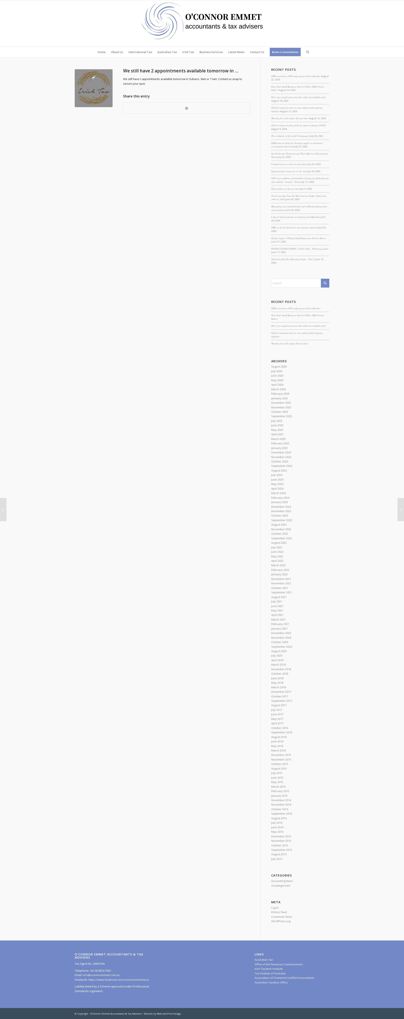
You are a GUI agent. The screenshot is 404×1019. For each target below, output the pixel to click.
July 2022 (276, 547)
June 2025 (277, 425)
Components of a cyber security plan (289, 164)
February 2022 (280, 570)
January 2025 (279, 448)
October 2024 (279, 461)
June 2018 (277, 678)
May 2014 (277, 832)
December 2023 (281, 507)
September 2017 (281, 701)
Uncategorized (280, 885)
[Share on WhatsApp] (186, 108)
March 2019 (278, 664)
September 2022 (281, 538)
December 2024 (281, 452)
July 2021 (276, 601)
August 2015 (279, 768)
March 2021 (278, 619)
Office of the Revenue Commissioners (279, 964)
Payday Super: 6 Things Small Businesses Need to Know (298, 238)
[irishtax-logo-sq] (94, 88)
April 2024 (277, 488)
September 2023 (281, 520)
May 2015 (277, 782)
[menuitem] (101, 52)
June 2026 (277, 375)
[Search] (306, 52)
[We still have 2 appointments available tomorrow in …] (400, 509)
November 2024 (281, 457)
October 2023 (279, 515)
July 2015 (276, 773)
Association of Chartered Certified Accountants (284, 978)
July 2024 (276, 475)
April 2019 (277, 660)
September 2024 (281, 466)
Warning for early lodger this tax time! (289, 118)
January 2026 (279, 398)
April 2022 (277, 561)
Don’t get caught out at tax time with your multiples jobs (298, 97)
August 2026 (279, 366)
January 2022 (279, 574)
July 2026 (276, 371)
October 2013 (279, 845)
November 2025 (281, 407)
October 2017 (279, 696)
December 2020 (281, 633)
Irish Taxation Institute (269, 969)
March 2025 (278, 439)
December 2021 (281, 579)
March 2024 (278, 493)
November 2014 (281, 804)
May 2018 (277, 683)
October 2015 (279, 764)
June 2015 (277, 777)
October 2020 (279, 642)
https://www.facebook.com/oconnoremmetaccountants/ (124, 980)
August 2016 (279, 737)
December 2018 (281, 669)
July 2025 (276, 421)
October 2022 (279, 533)
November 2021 (281, 583)
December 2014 (281, 800)
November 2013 (281, 841)
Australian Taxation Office (271, 982)
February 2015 (280, 791)
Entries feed (279, 912)
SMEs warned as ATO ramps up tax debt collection (295, 76)
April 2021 (277, 615)
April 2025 (277, 434)
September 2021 (281, 592)
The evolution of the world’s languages (290, 135)
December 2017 (281, 692)
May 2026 (277, 380)
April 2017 (277, 723)
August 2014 (279, 818)
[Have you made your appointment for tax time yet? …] (3, 509)
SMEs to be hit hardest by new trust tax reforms (294, 227)
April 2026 (277, 384)
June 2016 (277, 741)
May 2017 (277, 719)
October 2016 (279, 728)
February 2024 (280, 498)
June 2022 (277, 552)
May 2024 (277, 484)
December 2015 (281, 755)
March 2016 (278, 750)
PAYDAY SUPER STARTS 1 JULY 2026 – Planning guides (299, 248)
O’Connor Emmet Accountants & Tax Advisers (116, 1013)
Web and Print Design (169, 1013)
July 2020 (276, 655)
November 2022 (281, 529)
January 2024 (279, 502)
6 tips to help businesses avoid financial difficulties (295, 216)
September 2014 (281, 813)
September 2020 (281, 647)
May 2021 (277, 610)
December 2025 (281, 403)
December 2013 (281, 836)
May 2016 (277, 746)
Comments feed (281, 917)
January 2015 (279, 796)
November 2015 (281, 759)
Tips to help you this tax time (285, 188)
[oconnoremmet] (202, 23)
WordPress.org (280, 921)
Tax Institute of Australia (270, 973)
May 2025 (277, 430)
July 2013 (276, 859)
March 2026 (278, 389)
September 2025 (281, 416)
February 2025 (280, 443)
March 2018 (278, 687)
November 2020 (281, 637)
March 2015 (278, 787)
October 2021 (279, 588)
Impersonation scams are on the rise (288, 171)
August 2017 (279, 705)
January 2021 (279, 628)
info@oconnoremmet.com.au (101, 975)
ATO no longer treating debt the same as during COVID (298, 125)
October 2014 (279, 809)
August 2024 (279, 470)
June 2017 (277, 714)
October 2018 (279, 673)
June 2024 (277, 479)
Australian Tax (264, 960)
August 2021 (279, 597)
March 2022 (278, 565)
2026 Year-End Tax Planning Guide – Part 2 (292, 259)
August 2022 (279, 543)
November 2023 (281, 511)
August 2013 (279, 854)
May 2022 (277, 556)
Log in (275, 908)
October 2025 (279, 412)
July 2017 (276, 710)
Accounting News (282, 881)
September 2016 (281, 732)
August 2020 (279, 651)
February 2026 (280, 394)
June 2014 (277, 827)
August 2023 (279, 524)
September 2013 (281, 850)
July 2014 (276, 823)
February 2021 (280, 624)
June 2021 (277, 606)
